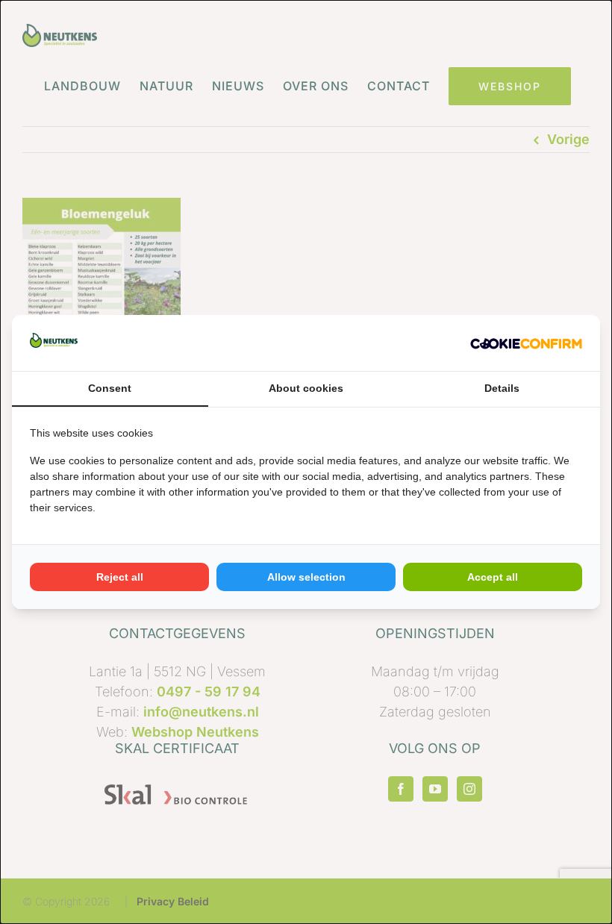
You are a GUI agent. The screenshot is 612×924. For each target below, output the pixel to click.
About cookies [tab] (306, 388)
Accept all (492, 577)
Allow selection (306, 577)
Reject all (119, 577)
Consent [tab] (109, 388)
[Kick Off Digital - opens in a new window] (526, 343)
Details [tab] (501, 388)
